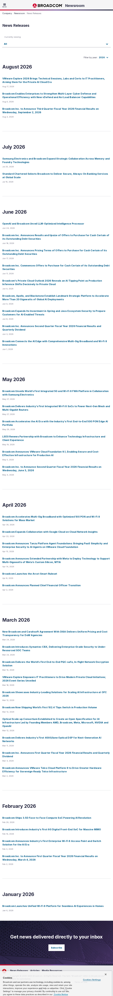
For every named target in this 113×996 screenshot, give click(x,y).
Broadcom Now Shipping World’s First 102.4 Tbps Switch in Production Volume (49, 707)
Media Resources (52, 970)
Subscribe (56, 947)
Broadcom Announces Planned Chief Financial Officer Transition (41, 585)
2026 (102, 57)
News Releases (19, 970)
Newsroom (75, 5)
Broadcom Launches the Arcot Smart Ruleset (29, 573)
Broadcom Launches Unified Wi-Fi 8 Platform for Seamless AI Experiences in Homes (53, 906)
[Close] (106, 974)
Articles (35, 970)
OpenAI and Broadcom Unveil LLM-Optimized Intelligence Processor (43, 223)
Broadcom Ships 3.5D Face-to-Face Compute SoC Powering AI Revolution (46, 817)
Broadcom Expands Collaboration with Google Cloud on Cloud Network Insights (50, 531)
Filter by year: (90, 57)
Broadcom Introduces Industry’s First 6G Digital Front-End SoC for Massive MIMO (51, 829)
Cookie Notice (60, 994)
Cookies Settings (92, 980)
